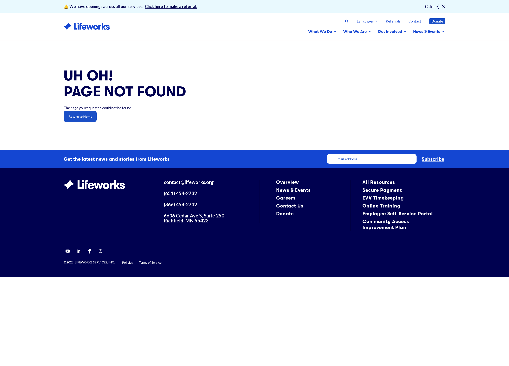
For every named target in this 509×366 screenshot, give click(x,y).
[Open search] (347, 21)
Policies (127, 262)
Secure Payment (382, 190)
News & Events (293, 190)
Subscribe (433, 159)
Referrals (393, 21)
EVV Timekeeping (383, 198)
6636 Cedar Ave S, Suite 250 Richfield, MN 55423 (194, 218)
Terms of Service (150, 262)
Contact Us (289, 206)
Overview (287, 182)
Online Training (381, 206)
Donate (437, 21)
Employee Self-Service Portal (397, 213)
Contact (414, 21)
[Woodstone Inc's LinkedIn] (79, 251)
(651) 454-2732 (180, 193)
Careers (286, 198)
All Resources (378, 182)
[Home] (87, 26)
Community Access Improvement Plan (385, 224)
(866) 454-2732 (180, 204)
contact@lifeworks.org (189, 182)
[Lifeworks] (94, 184)
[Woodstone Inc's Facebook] (89, 251)
